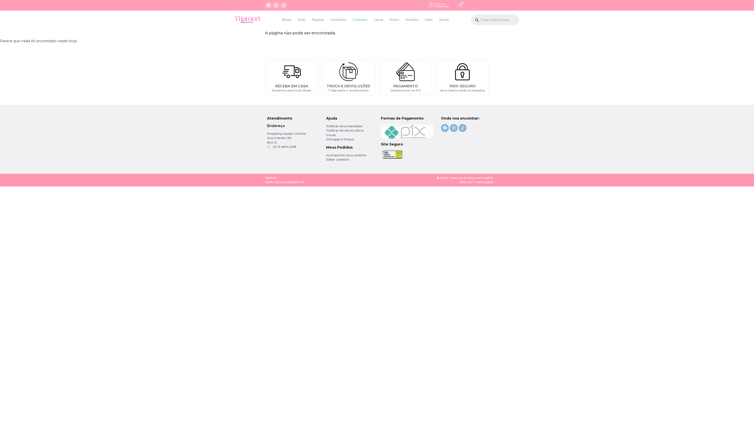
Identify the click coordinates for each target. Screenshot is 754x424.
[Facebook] (268, 5)
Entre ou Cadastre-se (441, 5)
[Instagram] (276, 5)
